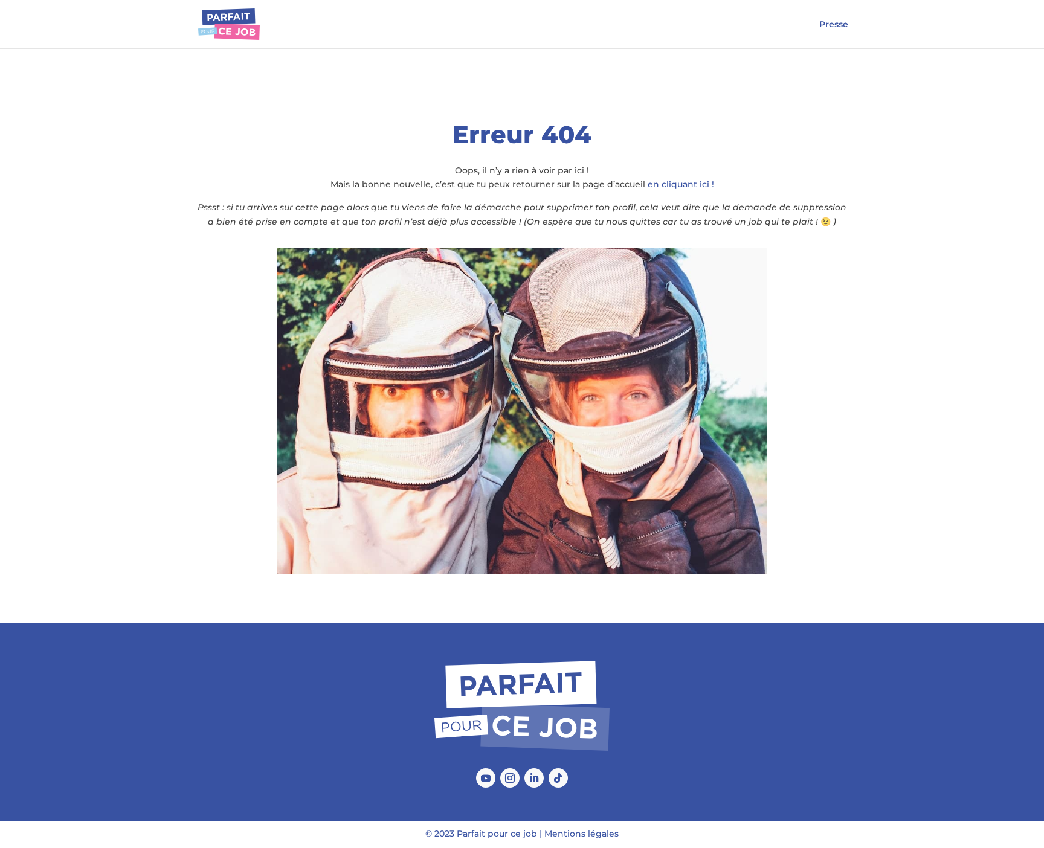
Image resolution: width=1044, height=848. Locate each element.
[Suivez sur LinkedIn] (534, 778)
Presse (833, 25)
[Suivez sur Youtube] (485, 778)
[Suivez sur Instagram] (510, 778)
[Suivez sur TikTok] (558, 778)
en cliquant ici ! (681, 184)
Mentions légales (581, 833)
